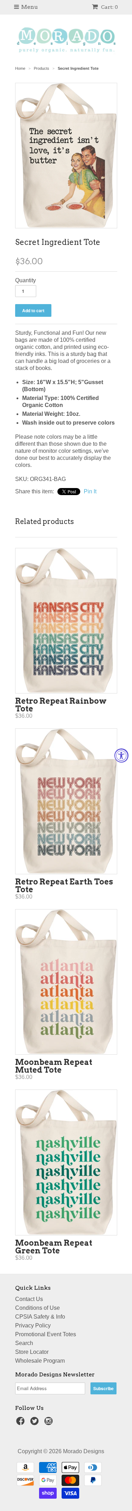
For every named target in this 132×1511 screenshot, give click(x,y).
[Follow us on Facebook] (21, 1423)
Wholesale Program (40, 1361)
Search (24, 1343)
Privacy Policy (33, 1325)
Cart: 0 (109, 7)
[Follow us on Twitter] (35, 1423)
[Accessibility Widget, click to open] (121, 755)
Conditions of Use (37, 1308)
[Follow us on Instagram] (49, 1423)
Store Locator (32, 1352)
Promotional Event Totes (45, 1334)
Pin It (90, 491)
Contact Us (29, 1299)
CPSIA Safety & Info (40, 1317)
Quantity (25, 280)
